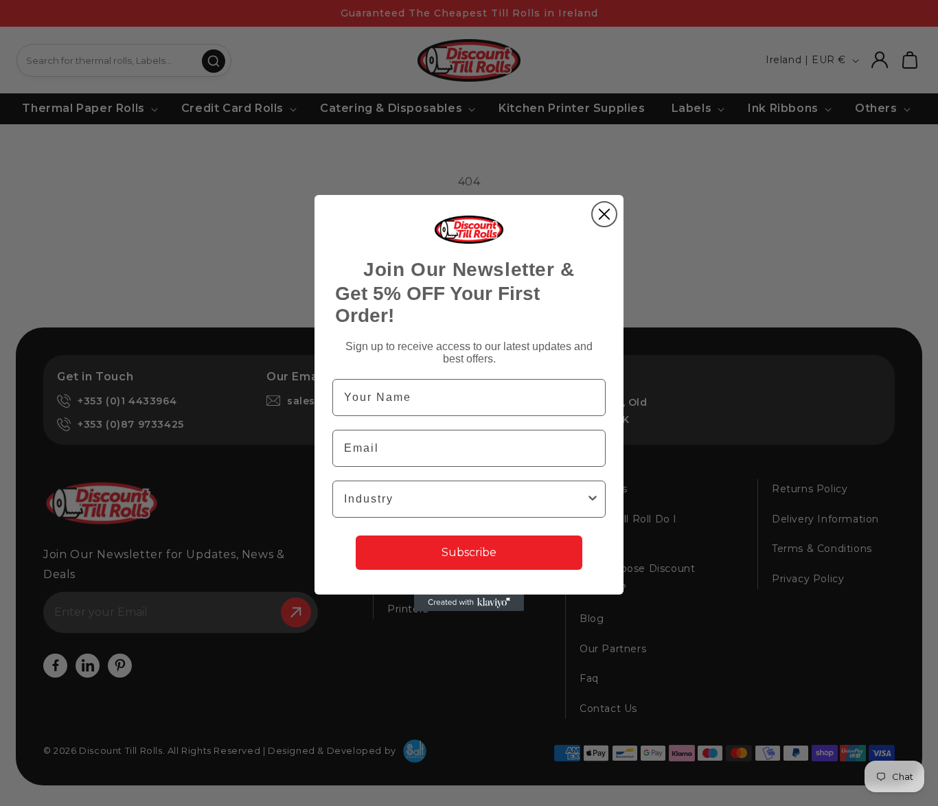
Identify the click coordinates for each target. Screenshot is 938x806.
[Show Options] (592, 499)
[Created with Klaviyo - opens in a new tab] (469, 603)
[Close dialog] (604, 214)
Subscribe (469, 552)
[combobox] (465, 499)
